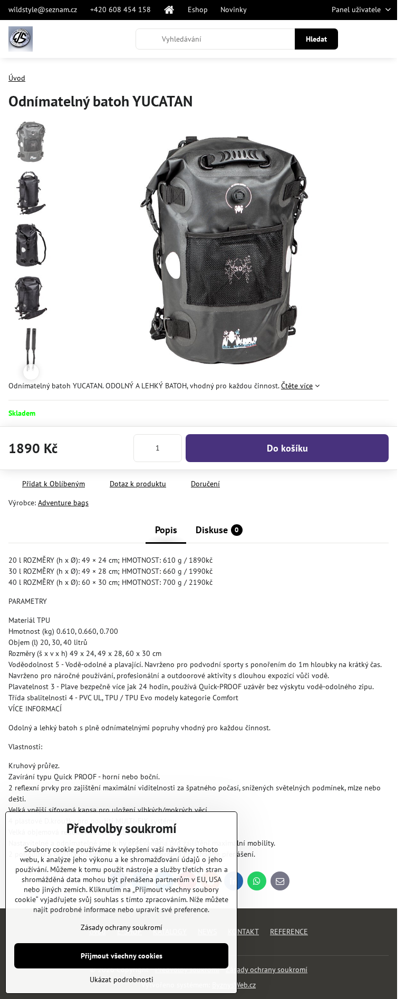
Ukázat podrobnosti (121, 979)
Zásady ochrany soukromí (266, 969)
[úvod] (169, 10)
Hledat (316, 39)
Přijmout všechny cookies (121, 956)
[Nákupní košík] (359, 39)
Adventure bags (63, 502)
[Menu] (384, 39)
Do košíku (287, 448)
